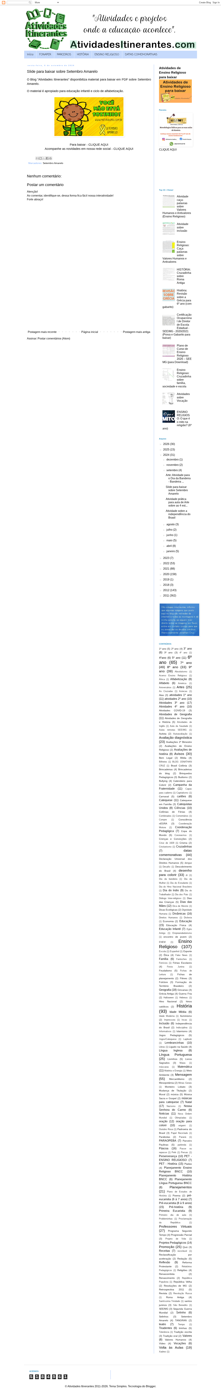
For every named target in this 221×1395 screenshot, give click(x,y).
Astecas (183, 691)
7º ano (186, 663)
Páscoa (163, 1148)
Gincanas (182, 989)
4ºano (162, 657)
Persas (184, 1152)
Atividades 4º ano (171, 706)
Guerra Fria (185, 993)
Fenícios (163, 963)
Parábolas (164, 1137)
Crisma (183, 842)
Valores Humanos (175, 1339)
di (187, 875)
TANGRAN (181, 1320)
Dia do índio (171, 890)
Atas (161, 695)
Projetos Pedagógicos (172, 1242)
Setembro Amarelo (53, 163)
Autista (162, 733)
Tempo (181, 1324)
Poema (176, 1195)
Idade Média (178, 1011)
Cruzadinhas (184, 846)
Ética (166, 955)
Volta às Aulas (171, 1347)
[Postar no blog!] (40, 158)
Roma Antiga (175, 1297)
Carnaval (164, 796)
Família (163, 958)
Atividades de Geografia (175, 714)
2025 (166, 449)
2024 (166, 454)
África (162, 679)
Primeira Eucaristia (172, 1210)
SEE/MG (163, 1308)
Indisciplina (181, 1027)
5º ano (176, 657)
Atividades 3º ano (171, 702)
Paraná (182, 1137)
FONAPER (45, 55)
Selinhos (163, 1316)
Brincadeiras (166, 769)
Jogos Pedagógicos (171, 1035)
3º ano (168, 652)
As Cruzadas (166, 691)
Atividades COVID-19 (172, 710)
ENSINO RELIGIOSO (107, 55)
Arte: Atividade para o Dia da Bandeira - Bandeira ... (178, 478)
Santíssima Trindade (169, 1301)
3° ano (188, 648)
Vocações (180, 1343)
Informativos (165, 1031)
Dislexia (188, 917)
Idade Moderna (167, 1016)
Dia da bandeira (168, 879)
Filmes (183, 978)
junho (170, 535)
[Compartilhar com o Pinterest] (50, 158)
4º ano (183, 652)
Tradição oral (170, 1335)
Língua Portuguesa (175, 1054)
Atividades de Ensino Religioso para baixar (172, 72)
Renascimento (167, 1278)
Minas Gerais (185, 1083)
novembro (172, 464)
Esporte (187, 951)
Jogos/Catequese (167, 1039)
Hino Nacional (168, 1001)
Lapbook (187, 1039)
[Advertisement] (89, 303)
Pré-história (176, 1207)
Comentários (182, 816)
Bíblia (183, 757)
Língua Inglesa (170, 1050)
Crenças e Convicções (172, 838)
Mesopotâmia (166, 1082)
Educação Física (176, 925)
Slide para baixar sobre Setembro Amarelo (177, 490)
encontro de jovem (175, 936)
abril (169, 545)
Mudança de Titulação (172, 1090)
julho (169, 529)
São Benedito (180, 1305)
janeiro (171, 551)
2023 (166, 557)
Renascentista (167, 1274)
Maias (183, 1063)
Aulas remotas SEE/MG (173, 730)
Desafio (166, 866)
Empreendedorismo (182, 933)
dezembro (172, 459)
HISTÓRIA (83, 55)
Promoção (166, 1247)
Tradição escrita (183, 1332)
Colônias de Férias (172, 811)
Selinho (181, 1312)
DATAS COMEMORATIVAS (141, 55)
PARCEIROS (64, 55)
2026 (166, 444)
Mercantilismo (176, 1079)
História (184, 1005)
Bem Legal (165, 757)
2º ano (175, 648)
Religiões (182, 1270)
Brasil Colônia (179, 765)
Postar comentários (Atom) (54, 338)
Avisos (179, 754)
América (182, 683)
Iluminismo (186, 1016)
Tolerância (164, 1332)
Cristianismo (165, 846)
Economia (168, 921)
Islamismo (182, 1031)
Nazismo (171, 1106)
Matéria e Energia (173, 1070)
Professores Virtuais (175, 1226)
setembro (172, 470)
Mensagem (183, 1074)
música (175, 1094)
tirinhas (183, 1328)
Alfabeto (164, 683)
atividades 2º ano (175, 698)
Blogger (150, 1386)
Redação (182, 1258)
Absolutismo (181, 671)
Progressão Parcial (181, 1234)
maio (169, 540)
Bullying (163, 781)
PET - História (168, 1163)
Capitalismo (182, 792)
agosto (170, 524)
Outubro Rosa (166, 1129)
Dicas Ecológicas (168, 909)
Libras (162, 1047)
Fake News (181, 955)
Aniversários (165, 687)
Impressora (169, 1019)
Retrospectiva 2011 (171, 1289)
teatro (162, 1324)
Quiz (185, 1247)
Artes (180, 687)
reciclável (182, 1251)
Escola (162, 951)
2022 (166, 563)
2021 (166, 568)
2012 (166, 590)
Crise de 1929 (166, 843)
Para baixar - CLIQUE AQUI (89, 144)
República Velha (183, 1281)
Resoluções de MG (175, 1285)
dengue (188, 863)
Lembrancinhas (174, 1042)
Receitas (164, 1250)
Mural (162, 1094)
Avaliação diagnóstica (175, 737)
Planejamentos (181, 1187)
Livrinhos (172, 1059)
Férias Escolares (182, 962)
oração (163, 1121)
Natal (188, 1102)
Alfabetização (178, 679)
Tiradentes (165, 1328)
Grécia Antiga (166, 993)
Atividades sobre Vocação (183, 397)
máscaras (164, 1067)
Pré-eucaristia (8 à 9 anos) (175, 1203)
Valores (187, 1335)
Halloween (169, 997)
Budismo (183, 777)
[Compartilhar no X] (44, 158)
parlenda (182, 1144)
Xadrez (162, 1351)
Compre (163, 819)
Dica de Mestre (180, 906)
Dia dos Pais (181, 894)
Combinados (165, 816)
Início (30, 55)
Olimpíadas (180, 1117)
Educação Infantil (170, 928)
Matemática (185, 1066)
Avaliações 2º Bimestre (179, 742)
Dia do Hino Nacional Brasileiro (175, 886)
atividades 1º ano (180, 695)
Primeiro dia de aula (172, 1215)
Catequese (165, 800)
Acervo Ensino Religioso (173, 675)
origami (182, 1125)
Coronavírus (181, 835)
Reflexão (164, 1262)
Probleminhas (166, 1218)
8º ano (172, 667)
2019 (166, 579)
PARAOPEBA (167, 1140)
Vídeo (162, 1343)
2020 (166, 574)
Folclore (163, 982)
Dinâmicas (179, 913)
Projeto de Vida (175, 1238)
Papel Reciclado (179, 1133)
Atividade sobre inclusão (182, 227)
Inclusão (164, 1023)
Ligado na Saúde (178, 1046)
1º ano (162, 648)
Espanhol (174, 951)
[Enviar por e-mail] (37, 158)
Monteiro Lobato (175, 1086)
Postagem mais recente (42, 331)
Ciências (179, 807)
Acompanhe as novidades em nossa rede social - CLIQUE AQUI (89, 148)
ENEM (162, 942)
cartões (181, 796)
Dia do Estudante (179, 883)
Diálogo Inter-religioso (170, 898)
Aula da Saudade (179, 726)
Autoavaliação (180, 733)
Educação (185, 921)
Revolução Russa (182, 1293)
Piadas (188, 1163)
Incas (184, 1019)
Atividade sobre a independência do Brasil (178, 514)
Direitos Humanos (168, 917)
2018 (166, 584)
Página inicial (89, 331)
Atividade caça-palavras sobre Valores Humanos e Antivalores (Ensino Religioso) (176, 206)
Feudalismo (165, 970)
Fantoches (181, 959)
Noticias (164, 1113)
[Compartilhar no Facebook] (47, 158)
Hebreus (183, 997)
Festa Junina (175, 966)
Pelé (174, 1152)
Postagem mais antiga (136, 331)
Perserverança (168, 1156)
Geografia (165, 989)
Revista (163, 1293)
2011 (166, 595)
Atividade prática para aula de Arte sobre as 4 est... (177, 502)
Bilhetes (163, 761)
